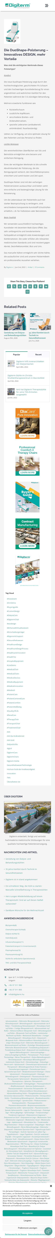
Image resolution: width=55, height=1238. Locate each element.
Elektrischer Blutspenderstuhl (29, 1021)
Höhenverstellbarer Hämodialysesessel (33, 1091)
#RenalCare (11, 715)
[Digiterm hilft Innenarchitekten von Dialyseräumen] (11, 362)
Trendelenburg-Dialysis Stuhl (15, 1050)
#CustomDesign (13, 611)
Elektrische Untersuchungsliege (21, 1161)
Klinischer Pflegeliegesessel (40, 1180)
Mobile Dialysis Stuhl (42, 1163)
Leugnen (27, 1220)
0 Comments (39, 267)
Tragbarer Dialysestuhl (30, 1168)
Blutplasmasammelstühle (36, 1105)
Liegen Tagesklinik (26, 1134)
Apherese (27, 1081)
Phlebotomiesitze (40, 1100)
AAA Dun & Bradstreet (15, 736)
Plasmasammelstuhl (15, 1088)
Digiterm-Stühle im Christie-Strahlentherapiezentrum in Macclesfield (26, 376)
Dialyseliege (44, 1062)
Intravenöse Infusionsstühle (14, 1096)
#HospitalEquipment (15, 661)
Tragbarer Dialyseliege (41, 1161)
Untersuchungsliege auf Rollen (15, 1055)
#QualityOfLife (12, 711)
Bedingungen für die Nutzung (16, 1234)
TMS (8, 778)
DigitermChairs (13, 757)
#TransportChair (13, 723)
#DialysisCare (12, 615)
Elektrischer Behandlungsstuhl (36, 1043)
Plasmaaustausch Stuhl (40, 1076)
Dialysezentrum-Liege (28, 1117)
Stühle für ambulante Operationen (20, 958)
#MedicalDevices (13, 678)
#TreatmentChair (14, 728)
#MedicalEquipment (15, 682)
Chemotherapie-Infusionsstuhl (36, 1064)
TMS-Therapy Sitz (27, 1144)
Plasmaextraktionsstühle (17, 1105)
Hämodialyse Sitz (30, 1122)
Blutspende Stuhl (11, 1040)
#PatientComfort (13, 703)
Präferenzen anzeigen (27, 1228)
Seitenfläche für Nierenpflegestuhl (36, 1151)
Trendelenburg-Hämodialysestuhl (23, 1026)
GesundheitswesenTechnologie (19, 765)
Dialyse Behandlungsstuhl (41, 1057)
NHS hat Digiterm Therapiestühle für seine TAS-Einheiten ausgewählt (31, 392)
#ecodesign (11, 624)
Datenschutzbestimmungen (38, 1234)
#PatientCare (12, 694)
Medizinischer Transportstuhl (28, 1173)
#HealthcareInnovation (16, 653)
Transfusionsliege (42, 1112)
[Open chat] (48, 1231)
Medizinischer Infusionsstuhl (17, 1141)
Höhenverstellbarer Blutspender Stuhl (23, 1031)
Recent (38, 355)
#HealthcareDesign (14, 644)
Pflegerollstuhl (45, 1165)
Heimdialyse (11, 938)
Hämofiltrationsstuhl (25, 1139)
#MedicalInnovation (15, 686)
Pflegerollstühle (20, 1165)
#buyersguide (12, 607)
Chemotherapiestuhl (28, 1074)
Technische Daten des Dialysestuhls (16, 1180)
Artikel (30, 267)
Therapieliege (8, 1057)
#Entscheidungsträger (15, 632)
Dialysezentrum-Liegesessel (36, 1115)
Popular (16, 355)
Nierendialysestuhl (14, 1059)
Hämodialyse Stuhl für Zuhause (27, 1158)
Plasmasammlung (14, 954)
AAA (8, 732)
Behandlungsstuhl (26, 1023)
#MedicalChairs (13, 674)
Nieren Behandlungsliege (30, 1127)
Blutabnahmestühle (42, 1098)
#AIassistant (12, 599)
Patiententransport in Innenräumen (20, 946)
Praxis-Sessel (44, 1055)
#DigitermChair (13, 619)
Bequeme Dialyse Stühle (39, 1177)
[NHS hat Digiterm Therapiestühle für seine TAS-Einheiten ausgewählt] (11, 390)
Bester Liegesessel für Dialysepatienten (27, 1176)
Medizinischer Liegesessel (15, 1120)
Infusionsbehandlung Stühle (17, 1093)
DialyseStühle (12, 744)
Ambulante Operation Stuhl (24, 1129)
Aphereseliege (29, 1112)
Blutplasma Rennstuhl (38, 1079)
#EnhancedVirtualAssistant (17, 628)
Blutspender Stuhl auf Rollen (26, 1033)
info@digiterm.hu (16, 994)
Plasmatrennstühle (41, 1108)
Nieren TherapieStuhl (22, 1057)
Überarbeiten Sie (13, 782)
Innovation (11, 773)
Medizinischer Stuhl (44, 1117)
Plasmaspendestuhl (44, 1084)
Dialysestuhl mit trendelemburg (38, 1050)
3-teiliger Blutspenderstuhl (23, 1028)
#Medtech (11, 690)
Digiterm (9, 267)
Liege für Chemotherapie (32, 1110)
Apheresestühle (28, 1108)
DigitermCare (12, 752)
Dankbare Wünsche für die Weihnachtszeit (25, 910)
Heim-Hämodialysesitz (12, 1163)
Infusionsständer (11, 1021)
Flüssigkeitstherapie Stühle (37, 1093)
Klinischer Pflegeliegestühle (18, 1182)
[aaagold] (28, 999)
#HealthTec (11, 657)
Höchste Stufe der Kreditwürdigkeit (21, 769)
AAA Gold (10, 740)
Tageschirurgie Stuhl (42, 1129)
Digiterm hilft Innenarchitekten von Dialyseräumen (30, 362)
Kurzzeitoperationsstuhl (40, 1137)
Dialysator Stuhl (10, 1139)
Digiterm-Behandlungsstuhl (19, 1052)
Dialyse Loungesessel (26, 1124)
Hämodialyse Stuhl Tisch (18, 1146)
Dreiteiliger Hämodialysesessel (38, 1045)
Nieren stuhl (8, 1064)
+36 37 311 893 (15, 989)
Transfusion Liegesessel (16, 1115)
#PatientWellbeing (14, 707)
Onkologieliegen (29, 1084)
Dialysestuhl (41, 1038)
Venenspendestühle (19, 1103)
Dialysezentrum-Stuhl (11, 1117)
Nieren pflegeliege (16, 1112)
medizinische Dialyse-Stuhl (15, 1062)
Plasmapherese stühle (13, 1108)
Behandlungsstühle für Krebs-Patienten (32, 1067)
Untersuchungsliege (37, 1052)
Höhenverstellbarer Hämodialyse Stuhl (32, 1040)
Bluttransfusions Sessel (37, 1182)
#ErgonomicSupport (15, 636)
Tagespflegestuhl (33, 1165)
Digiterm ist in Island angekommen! (22, 879)
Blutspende (11, 925)
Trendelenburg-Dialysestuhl (38, 1047)
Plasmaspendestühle (34, 1103)
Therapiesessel (33, 1055)
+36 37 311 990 (15, 985)
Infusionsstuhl (19, 1064)
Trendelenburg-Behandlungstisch (22, 1098)
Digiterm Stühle (13, 761)
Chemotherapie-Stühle (15, 929)
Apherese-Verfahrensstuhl (35, 1086)
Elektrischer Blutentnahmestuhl (16, 1047)
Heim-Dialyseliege (27, 1163)
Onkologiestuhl (25, 1076)
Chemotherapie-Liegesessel (18, 1069)
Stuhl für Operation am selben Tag (33, 1132)
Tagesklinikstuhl (12, 1134)
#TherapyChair (13, 719)
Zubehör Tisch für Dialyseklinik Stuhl (19, 1153)
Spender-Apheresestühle (13, 1110)
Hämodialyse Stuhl (29, 1038)
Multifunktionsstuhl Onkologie (33, 1072)
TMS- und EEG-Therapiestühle (18, 963)
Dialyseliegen (39, 1124)
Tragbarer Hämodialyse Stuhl (30, 1170)
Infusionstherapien (14, 942)
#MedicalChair (12, 669)
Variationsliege (14, 1168)
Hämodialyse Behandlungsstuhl (34, 1059)
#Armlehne (11, 603)
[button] (51, 1186)
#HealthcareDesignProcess (17, 649)
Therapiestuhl (37, 1081)
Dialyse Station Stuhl (41, 1139)
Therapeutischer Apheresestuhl (18, 1079)
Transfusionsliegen (14, 1100)
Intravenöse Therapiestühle (33, 1088)
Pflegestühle (8, 1165)
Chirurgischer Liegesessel (21, 1137)
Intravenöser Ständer (15, 1156)
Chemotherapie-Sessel (37, 1069)
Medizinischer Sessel (32, 1120)
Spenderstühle (27, 1100)
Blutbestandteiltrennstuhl (13, 1084)
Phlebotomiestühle (31, 1096)
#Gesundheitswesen (15, 640)
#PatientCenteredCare (16, 698)
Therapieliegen (14, 1132)
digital (9, 748)
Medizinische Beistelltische (32, 1035)
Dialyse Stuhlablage (41, 1144)
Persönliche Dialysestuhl (32, 1156)
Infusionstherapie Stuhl (12, 1072)
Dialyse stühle (12, 934)
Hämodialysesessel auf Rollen (30, 1175)
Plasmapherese (13, 950)
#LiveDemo (11, 665)
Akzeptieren (27, 1213)
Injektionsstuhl (17, 1122)
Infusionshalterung (40, 1153)
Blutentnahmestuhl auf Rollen (15, 1045)
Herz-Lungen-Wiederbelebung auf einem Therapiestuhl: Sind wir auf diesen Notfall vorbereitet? (24, 900)
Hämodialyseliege (32, 1062)
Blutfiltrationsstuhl (17, 1086)
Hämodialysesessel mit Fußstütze (30, 1149)
